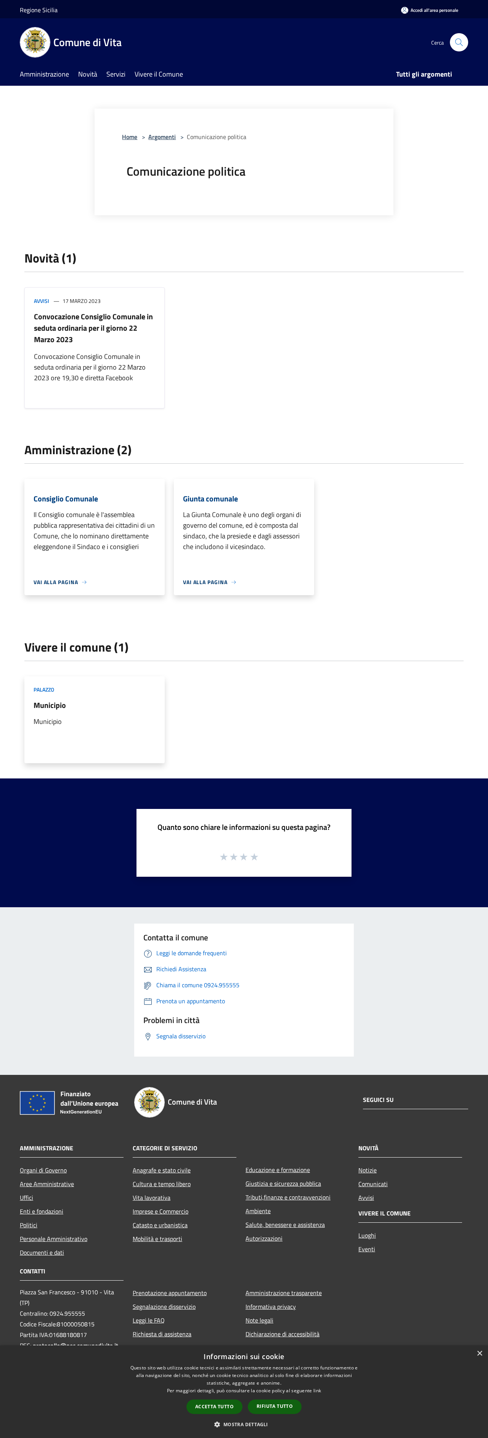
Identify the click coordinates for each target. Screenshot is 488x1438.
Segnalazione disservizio (164, 1306)
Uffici (26, 1197)
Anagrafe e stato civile (162, 1170)
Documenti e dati (42, 1252)
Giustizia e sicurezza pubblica (283, 1183)
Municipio (50, 705)
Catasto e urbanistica (160, 1225)
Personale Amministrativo (53, 1238)
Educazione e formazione (278, 1169)
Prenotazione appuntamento (170, 1292)
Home (129, 136)
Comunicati (373, 1183)
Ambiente (258, 1210)
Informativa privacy (271, 1306)
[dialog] (244, 1391)
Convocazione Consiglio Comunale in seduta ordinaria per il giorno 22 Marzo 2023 (93, 328)
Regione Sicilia (39, 9)
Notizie (367, 1170)
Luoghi (367, 1235)
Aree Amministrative (47, 1183)
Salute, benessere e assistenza (285, 1224)
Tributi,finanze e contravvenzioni (288, 1197)
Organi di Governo (43, 1170)
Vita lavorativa (151, 1197)
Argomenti (162, 136)
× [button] (479, 1353)
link (317, 1390)
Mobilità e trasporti (157, 1238)
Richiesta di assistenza (162, 1334)
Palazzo (44, 689)
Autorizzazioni (264, 1238)
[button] (244, 1424)
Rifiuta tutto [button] (275, 1406)
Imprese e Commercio (160, 1211)
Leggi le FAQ (149, 1320)
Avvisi (41, 301)
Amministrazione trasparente (284, 1292)
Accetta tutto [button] (214, 1406)
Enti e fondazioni (41, 1211)
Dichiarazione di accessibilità (282, 1334)
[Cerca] (459, 42)
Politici (28, 1225)
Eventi (366, 1249)
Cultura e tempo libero (162, 1183)
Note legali (259, 1320)
